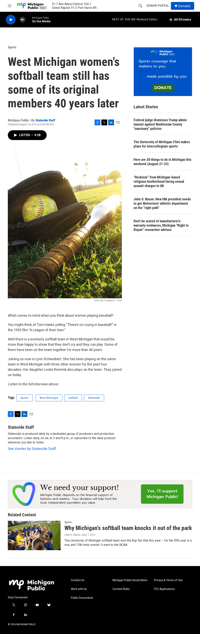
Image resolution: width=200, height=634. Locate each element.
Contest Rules (121, 589)
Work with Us (79, 589)
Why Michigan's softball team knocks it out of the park (128, 528)
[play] (11, 19)
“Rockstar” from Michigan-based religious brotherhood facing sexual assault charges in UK (159, 181)
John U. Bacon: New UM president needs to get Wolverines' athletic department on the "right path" (162, 203)
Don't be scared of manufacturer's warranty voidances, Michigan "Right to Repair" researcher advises (161, 225)
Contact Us (77, 580)
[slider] (28, 19)
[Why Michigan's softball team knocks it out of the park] (34, 535)
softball (73, 397)
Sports (12, 47)
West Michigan (49, 397)
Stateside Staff (45, 120)
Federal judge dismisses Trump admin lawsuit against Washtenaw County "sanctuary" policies (160, 124)
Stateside (94, 397)
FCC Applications (164, 589)
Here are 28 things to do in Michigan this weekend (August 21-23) (162, 161)
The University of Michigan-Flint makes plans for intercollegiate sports (162, 144)
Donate (184, 6)
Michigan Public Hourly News (129, 580)
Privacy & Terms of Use (168, 580)
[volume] (22, 19)
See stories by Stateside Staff (32, 448)
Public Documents (82, 597)
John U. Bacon (72, 534)
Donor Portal (158, 5)
